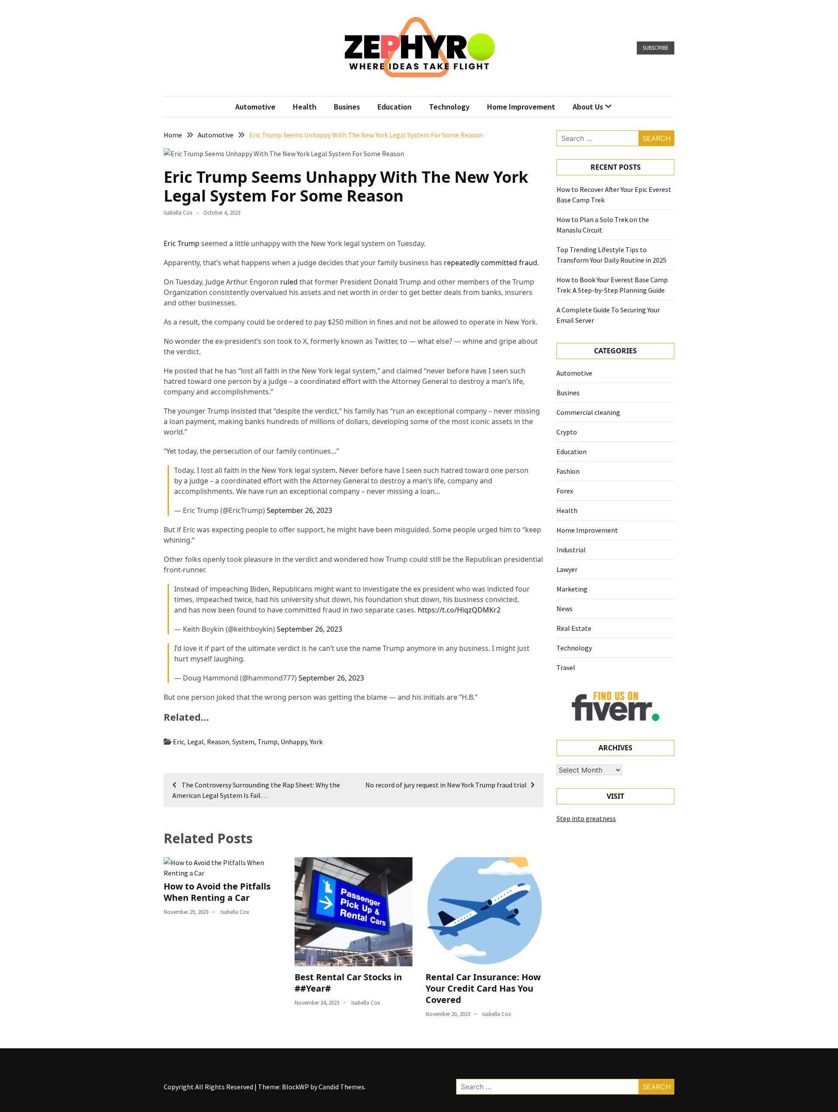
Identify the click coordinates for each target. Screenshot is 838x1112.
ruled (289, 282)
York (316, 741)
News (564, 608)
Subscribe (655, 47)
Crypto (566, 432)
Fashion (568, 471)
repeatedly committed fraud (490, 262)
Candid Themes (341, 1086)
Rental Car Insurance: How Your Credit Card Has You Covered (483, 988)
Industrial (571, 549)
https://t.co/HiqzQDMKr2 (459, 610)
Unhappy (294, 741)
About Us (588, 107)
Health (304, 107)
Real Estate (573, 628)
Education (395, 107)
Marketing (571, 589)
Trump (268, 741)
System (243, 741)
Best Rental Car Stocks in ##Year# (348, 982)
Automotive (255, 107)
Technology (449, 107)
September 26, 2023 (299, 510)
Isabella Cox (178, 212)
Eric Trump (181, 243)
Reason (218, 741)
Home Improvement (521, 107)
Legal (195, 741)
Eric (178, 741)
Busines (347, 107)
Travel (565, 667)
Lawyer (566, 569)
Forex (564, 490)
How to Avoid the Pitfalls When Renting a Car (217, 891)
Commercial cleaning (588, 412)
